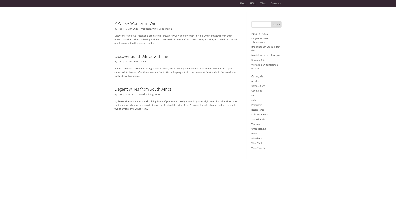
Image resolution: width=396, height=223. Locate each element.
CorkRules (256, 90)
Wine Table (257, 143)
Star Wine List (258, 119)
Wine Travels (165, 28)
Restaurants (257, 109)
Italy (253, 100)
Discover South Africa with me (141, 56)
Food (253, 95)
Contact (276, 3)
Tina (263, 3)
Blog (242, 3)
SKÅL (253, 3)
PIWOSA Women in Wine (136, 23)
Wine (155, 28)
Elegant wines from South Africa (143, 89)
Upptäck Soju (258, 60)
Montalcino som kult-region (265, 55)
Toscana (255, 124)
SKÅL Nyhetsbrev (260, 114)
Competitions (258, 85)
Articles (255, 81)
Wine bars (256, 138)
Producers (145, 28)
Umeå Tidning (146, 94)
